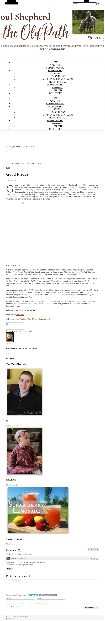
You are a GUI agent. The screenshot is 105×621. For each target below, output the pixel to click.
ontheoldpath (14, 331)
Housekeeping (57, 76)
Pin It (48, 319)
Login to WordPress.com (48, 595)
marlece (13, 558)
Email (39, 598)
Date (14, 554)
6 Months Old (11, 480)
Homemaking (55, 70)
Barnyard (57, 87)
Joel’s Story (55, 93)
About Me (55, 65)
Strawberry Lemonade (14, 539)
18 (7, 421)
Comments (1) (26, 331)
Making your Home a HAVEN (58, 79)
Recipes (58, 73)
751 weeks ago (21, 558)
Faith (8, 168)
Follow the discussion (96, 549)
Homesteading (55, 84)
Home (55, 62)
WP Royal (23, 616)
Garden (58, 90)
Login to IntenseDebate (34, 595)
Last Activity (27, 554)
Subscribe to (10, 607)
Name (8, 598)
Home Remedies (57, 81)
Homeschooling (55, 67)
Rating (19, 554)
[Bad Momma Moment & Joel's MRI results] (10, 341)
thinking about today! (25, 565)
